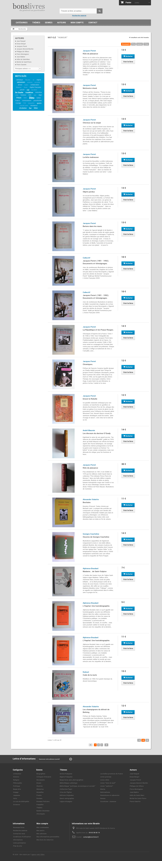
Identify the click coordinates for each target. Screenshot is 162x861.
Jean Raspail (21, 41)
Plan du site (17, 846)
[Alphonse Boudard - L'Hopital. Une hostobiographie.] (63, 616)
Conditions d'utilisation (22, 837)
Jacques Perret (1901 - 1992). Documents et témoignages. (96, 262)
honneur (23, 95)
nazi (35, 95)
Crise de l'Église (66, 792)
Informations (18, 840)
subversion (21, 82)
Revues (102, 798)
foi (30, 108)
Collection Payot (66, 789)
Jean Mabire (21, 57)
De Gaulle (19, 92)
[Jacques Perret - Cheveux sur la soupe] (63, 133)
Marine (102, 789)
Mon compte (77, 22)
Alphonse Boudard (90, 568)
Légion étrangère (66, 802)
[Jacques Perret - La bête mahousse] (63, 167)
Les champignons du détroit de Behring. (96, 711)
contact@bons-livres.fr (91, 837)
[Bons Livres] (34, 7)
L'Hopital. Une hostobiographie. (96, 606)
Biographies (41, 774)
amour (20, 85)
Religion (16, 780)
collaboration (34, 85)
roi (28, 90)
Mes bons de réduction (45, 840)
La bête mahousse (91, 157)
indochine (38, 92)
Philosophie (17, 783)
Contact (92, 22)
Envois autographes (67, 798)
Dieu (31, 98)
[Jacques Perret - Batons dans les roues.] (63, 236)
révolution (23, 108)
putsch (22, 90)
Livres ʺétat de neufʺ (108, 783)
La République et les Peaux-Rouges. (98, 330)
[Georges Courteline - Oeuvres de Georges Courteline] (63, 547)
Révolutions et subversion (109, 795)
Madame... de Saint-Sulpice (94, 571)
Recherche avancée (79, 16)
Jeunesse (16, 795)
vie (33, 80)
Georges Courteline (91, 534)
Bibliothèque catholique (68, 783)
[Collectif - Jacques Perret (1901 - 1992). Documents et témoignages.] (63, 271)
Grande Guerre (24, 106)
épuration (34, 90)
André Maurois (89, 430)
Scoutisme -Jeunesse (108, 802)
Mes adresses (41, 834)
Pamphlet (40, 805)
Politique (16, 786)
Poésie (39, 795)
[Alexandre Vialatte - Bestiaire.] (63, 512)
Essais (39, 783)
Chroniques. (88, 364)
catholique (19, 80)
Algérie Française (35, 87)
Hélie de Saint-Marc (23, 59)
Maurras (27, 80)
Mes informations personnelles (48, 837)
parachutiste (38, 101)
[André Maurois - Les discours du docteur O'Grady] (63, 443)
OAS (29, 95)
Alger (40, 95)
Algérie (39, 80)
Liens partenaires (19, 843)
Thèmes (36, 22)
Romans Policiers (43, 802)
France (17, 101)
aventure (29, 82)
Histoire (16, 777)
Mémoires (40, 789)
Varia (15, 798)
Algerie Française (66, 777)
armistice (37, 82)
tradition (29, 92)
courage (18, 103)
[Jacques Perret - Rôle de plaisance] (63, 64)
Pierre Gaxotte (21, 65)
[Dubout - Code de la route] (63, 685)
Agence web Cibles (37, 855)
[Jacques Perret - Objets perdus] (63, 202)
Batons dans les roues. (92, 226)
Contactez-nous (19, 834)
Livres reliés (104, 780)
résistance (33, 105)
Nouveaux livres (18, 827)
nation (39, 98)
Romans (39, 798)
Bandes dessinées (43, 811)
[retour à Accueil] (13, 29)
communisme (26, 101)
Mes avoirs (40, 831)
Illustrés (40, 786)
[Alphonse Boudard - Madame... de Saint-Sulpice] (63, 581)
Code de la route (90, 675)
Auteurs (61, 22)
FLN (24, 103)
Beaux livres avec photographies (71, 780)
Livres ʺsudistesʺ (106, 786)
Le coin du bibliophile (21, 802)
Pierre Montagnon (23, 54)
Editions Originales (67, 795)
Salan (25, 98)
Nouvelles (40, 792)
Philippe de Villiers (23, 52)
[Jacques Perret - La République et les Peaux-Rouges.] (63, 340)
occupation (31, 103)
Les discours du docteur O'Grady (97, 433)
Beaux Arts (17, 789)
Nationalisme (105, 792)
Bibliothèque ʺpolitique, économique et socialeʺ (77, 786)
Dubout (86, 672)
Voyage (15, 792)
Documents (41, 780)
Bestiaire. (87, 502)
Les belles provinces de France (111, 774)
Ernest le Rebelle (90, 399)
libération (18, 87)
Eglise (26, 85)
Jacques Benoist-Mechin (25, 49)
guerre (39, 103)
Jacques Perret (22, 46)
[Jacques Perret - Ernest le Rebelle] (63, 409)
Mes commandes (43, 827)
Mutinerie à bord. (90, 88)
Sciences (16, 805)
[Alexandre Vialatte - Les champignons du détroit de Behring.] (63, 719)
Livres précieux (105, 777)
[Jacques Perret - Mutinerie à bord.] (63, 98)
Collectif (86, 258)
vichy (16, 95)
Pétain (18, 98)
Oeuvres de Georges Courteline (96, 537)
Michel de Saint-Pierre (24, 62)
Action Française (66, 774)
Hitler (36, 108)
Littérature (17, 774)
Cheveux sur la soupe (92, 122)
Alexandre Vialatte (91, 499)
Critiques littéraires (44, 777)
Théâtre (39, 808)
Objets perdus (89, 191)
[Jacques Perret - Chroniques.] (63, 374)
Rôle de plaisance (90, 53)
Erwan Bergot (21, 44)
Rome (25, 87)
